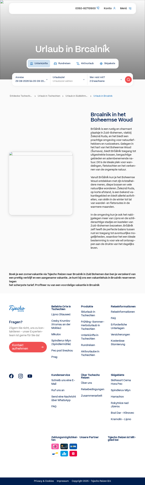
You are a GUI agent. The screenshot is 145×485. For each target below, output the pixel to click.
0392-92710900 (85, 8)
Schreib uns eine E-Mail (63, 382)
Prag (54, 357)
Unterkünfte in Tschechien (89, 337)
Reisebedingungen (92, 389)
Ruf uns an (57, 390)
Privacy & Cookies (44, 481)
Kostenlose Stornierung (118, 343)
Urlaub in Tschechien (49, 96)
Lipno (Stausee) (61, 314)
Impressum (63, 481)
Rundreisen (88, 345)
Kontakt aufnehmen (20, 347)
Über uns (86, 383)
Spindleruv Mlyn (120, 390)
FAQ (113, 318)
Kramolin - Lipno (121, 419)
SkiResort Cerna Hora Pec (121, 382)
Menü (123, 8)
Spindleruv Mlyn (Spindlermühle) (61, 342)
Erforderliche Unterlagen (119, 326)
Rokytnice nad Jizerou (120, 405)
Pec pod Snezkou (62, 350)
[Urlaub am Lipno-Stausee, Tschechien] (11, 377)
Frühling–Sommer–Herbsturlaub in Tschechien (92, 325)
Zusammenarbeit (91, 396)
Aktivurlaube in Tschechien (90, 353)
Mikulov (56, 334)
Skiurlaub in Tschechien (88, 314)
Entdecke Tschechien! (21, 96)
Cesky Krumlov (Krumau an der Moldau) (60, 324)
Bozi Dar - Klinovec (122, 413)
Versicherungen (120, 334)
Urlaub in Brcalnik (103, 96)
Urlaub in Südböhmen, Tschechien (77, 96)
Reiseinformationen (123, 312)
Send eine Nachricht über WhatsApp (63, 398)
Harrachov (117, 396)
